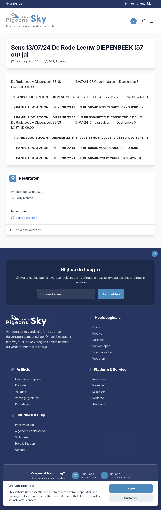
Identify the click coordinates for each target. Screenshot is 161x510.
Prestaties (21, 385)
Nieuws (97, 333)
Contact (20, 449)
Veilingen (98, 339)
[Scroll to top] (155, 254)
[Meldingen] (143, 21)
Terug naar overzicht (27, 229)
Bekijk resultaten (26, 217)
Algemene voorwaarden (31, 431)
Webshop (98, 358)
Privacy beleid (24, 424)
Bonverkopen (101, 346)
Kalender (98, 385)
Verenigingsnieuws (27, 398)
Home (96, 327)
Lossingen (99, 391)
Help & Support (25, 443)
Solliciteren (22, 437)
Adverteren (99, 404)
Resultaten (99, 379)
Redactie (98, 398)
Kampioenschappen (28, 379)
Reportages (22, 404)
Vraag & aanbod (103, 352)
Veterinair (21, 391)
